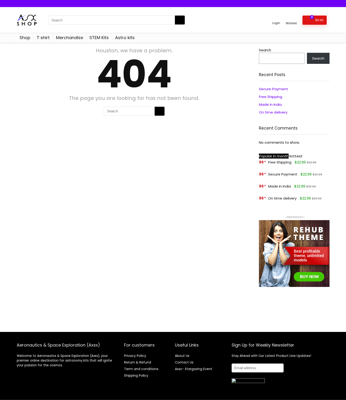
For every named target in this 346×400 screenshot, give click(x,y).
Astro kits (125, 38)
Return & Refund (137, 362)
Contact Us (184, 362)
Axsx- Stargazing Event (193, 369)
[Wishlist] (291, 18)
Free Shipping (270, 96)
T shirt (43, 38)
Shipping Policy (136, 375)
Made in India (270, 104)
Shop (25, 38)
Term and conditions (141, 369)
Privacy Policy (135, 355)
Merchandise (69, 38)
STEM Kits (99, 38)
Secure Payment (273, 88)
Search (265, 50)
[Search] (180, 20)
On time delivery (273, 112)
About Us (182, 355)
